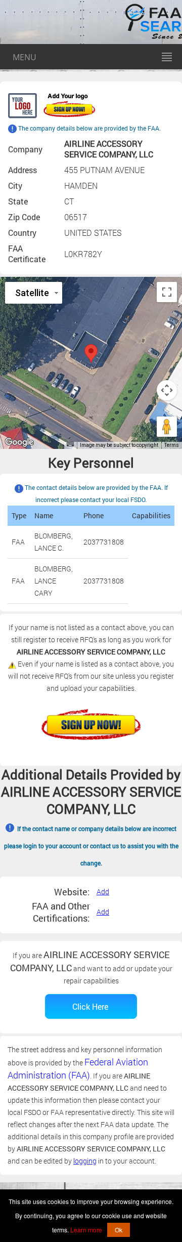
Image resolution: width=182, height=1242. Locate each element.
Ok (118, 1229)
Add (103, 891)
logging (85, 1161)
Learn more (86, 1229)
